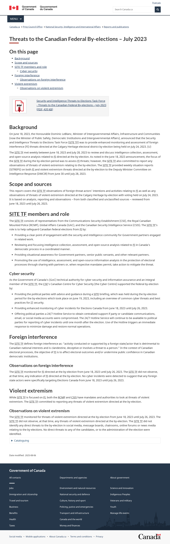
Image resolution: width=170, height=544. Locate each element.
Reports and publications (116, 26)
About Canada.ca (57, 536)
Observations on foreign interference (42, 79)
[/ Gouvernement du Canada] (33, 8)
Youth (113, 506)
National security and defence (75, 494)
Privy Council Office (32, 26)
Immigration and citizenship (23, 494)
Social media (15, 536)
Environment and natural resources (78, 488)
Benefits (13, 513)
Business (13, 506)
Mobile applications (35, 536)
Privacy (99, 536)
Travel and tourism (18, 500)
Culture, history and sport (73, 500)
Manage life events (119, 513)
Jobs (11, 488)
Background (22, 58)
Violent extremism (26, 84)
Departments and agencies (73, 477)
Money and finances (70, 525)
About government (119, 477)
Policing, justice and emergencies (76, 506)
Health (12, 519)
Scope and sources (26, 62)
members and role (31, 67)
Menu (14, 19)
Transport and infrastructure (74, 513)
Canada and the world (71, 519)
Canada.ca (15, 26)
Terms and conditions (81, 536)
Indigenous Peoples (120, 494)
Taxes (12, 525)
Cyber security (28, 71)
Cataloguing (21, 440)
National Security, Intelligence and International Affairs (73, 26)
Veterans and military (121, 500)
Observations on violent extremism (41, 88)
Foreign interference (27, 75)
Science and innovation (121, 488)
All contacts (15, 477)
